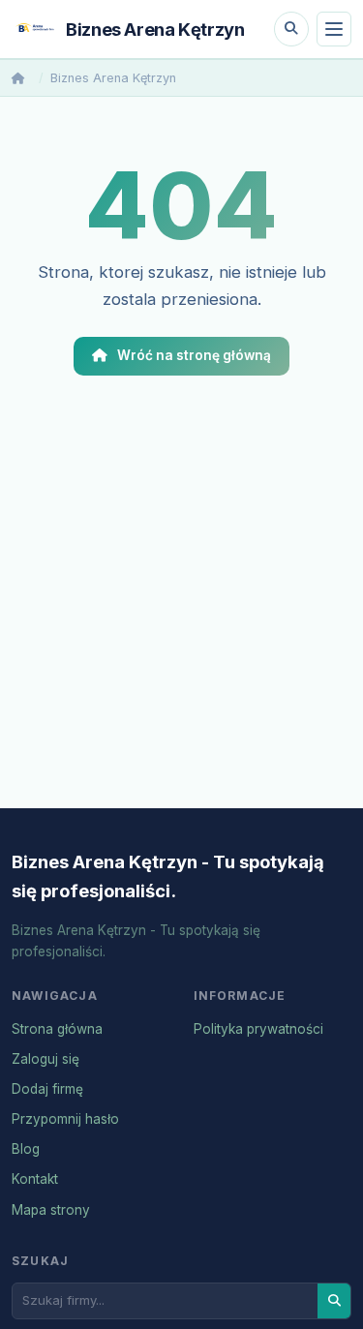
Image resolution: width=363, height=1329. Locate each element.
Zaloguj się (45, 1059)
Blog (26, 1149)
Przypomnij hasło (65, 1119)
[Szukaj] (291, 29)
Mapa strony (51, 1210)
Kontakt (35, 1179)
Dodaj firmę (47, 1089)
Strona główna (57, 1029)
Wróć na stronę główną (194, 355)
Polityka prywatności (258, 1029)
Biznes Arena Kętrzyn (113, 78)
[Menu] (334, 29)
